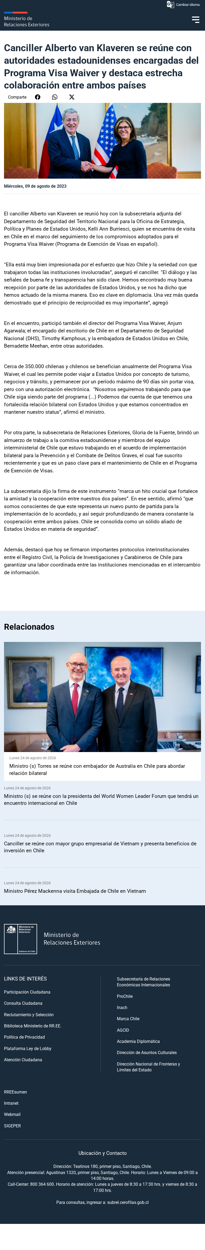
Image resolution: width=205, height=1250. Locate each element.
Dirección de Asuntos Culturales (147, 1052)
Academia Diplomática (138, 1041)
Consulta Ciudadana (23, 1003)
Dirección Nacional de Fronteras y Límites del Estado (148, 1066)
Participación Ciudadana (27, 992)
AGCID (123, 1030)
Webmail (12, 1114)
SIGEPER (12, 1125)
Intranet (11, 1103)
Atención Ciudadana (23, 1059)
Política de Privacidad (24, 1037)
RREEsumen (15, 1092)
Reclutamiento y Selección (29, 1014)
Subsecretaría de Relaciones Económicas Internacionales (143, 981)
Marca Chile (128, 1018)
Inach (122, 1007)
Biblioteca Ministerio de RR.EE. (32, 1025)
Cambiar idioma (188, 4)
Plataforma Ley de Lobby (28, 1048)
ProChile (125, 996)
